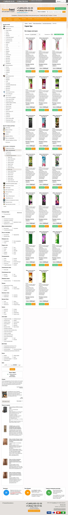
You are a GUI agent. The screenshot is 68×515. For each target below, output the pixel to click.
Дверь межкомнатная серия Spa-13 (43, 116)
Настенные (16, 263)
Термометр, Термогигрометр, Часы (10, 330)
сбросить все (19, 212)
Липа (5, 301)
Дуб (5, 312)
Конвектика (8, 54)
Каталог (10, 18)
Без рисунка (8, 153)
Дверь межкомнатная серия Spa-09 (57, 155)
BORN (5, 258)
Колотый (15, 358)
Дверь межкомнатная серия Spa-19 (43, 38)
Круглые (15, 311)
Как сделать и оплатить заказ (40, 18)
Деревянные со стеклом (8, 223)
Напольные (6, 263)
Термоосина (6, 304)
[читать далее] (4, 385)
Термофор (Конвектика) (11, 84)
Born (7, 74)
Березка (7, 51)
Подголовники (16, 322)
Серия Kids (10, 166)
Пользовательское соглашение (60, 508)
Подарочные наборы (10, 148)
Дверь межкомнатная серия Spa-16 (43, 77)
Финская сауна (6, 236)
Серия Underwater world (13, 181)
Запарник (6, 338)
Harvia (7, 47)
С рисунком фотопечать (11, 155)
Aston (7, 32)
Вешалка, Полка (7, 326)
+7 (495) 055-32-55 (8, 1)
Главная (4, 18)
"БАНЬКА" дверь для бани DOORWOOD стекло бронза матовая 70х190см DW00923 (15, 427)
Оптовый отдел (57, 18)
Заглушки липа (7, 320)
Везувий (7, 42)
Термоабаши (16, 303)
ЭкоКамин (15, 296)
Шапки (5, 325)
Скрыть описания (59, 34)
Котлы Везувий (9, 93)
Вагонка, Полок (9, 191)
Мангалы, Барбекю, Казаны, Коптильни (11, 141)
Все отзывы (19, 401)
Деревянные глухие (17, 222)
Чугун (5, 242)
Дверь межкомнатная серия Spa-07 (43, 193)
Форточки (15, 325)
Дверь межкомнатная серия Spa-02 (30, 271)
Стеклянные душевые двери (11, 183)
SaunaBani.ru (54, 502)
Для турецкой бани (10, 189)
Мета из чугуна (16, 288)
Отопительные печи (10, 76)
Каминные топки (9, 120)
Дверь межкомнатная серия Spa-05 (30, 232)
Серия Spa (10, 169)
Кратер (7, 33)
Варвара (8, 35)
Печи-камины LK (9, 111)
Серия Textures (11, 179)
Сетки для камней (10, 37)
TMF (7, 46)
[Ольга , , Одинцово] (4, 397)
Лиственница (16, 312)
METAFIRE (15, 295)
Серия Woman (11, 172)
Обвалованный (7, 360)
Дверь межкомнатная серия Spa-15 (57, 77)
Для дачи (8, 61)
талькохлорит (6, 357)
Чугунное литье (9, 202)
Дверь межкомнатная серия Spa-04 (43, 232)
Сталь (15, 242)
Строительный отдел (7, 20)
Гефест (7, 53)
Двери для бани (9, 129)
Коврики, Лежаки (7, 322)
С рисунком (8, 152)
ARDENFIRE (6, 296)
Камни (7, 193)
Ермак (7, 49)
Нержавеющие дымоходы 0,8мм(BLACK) (11, 350)
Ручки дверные (7, 323)
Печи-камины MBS (10, 118)
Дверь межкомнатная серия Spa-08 (30, 193)
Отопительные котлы (10, 92)
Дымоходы (8, 127)
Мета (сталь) (8, 106)
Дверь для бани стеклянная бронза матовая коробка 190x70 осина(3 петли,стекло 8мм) (15, 461)
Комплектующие (7, 349)
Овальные (6, 311)
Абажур (15, 320)
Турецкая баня (16, 234)
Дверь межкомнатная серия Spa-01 (43, 271)
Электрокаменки (9, 65)
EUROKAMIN (6, 295)
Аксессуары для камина (8, 334)
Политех (8, 68)
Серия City (10, 157)
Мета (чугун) (8, 108)
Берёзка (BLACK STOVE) (11, 102)
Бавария (8, 113)
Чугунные (8, 114)
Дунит (15, 357)
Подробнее (28, 71)
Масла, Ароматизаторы (8, 336)
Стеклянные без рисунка (8, 218)
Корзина (58, 1)
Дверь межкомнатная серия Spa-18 (57, 38)
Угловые (15, 309)
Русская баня (6, 234)
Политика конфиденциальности (60, 509)
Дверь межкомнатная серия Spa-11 (30, 155)
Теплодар (8, 56)
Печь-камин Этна (9, 101)
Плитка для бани (7, 214)
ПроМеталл (8, 63)
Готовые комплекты (10, 26)
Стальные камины (17, 280)
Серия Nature (10, 176)
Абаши (15, 301)
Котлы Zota (6, 269)
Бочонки (15, 339)
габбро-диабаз (16, 355)
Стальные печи (9, 39)
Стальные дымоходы (17, 349)
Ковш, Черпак (16, 326)
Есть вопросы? (60, 8)
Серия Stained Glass (12, 171)
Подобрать (12, 369)
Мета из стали (6, 288)
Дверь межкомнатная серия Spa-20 (30, 38)
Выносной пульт (7, 261)
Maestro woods (16, 314)
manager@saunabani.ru (22, 12)
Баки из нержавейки (10, 138)
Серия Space (10, 178)
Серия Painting (11, 167)
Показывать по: (47, 34)
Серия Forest (10, 174)
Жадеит (5, 355)
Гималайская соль (9, 198)
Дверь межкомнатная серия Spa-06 (57, 193)
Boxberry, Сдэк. (17, 20)
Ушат (14, 338)
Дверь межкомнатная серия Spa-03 (57, 232)
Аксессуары (8, 187)
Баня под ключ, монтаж (10, 204)
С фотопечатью (7, 222)
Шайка (5, 339)
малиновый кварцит (7, 358)
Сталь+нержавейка (17, 241)
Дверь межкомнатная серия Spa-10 (43, 155)
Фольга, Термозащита (10, 196)
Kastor (15, 252)
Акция (5, 206)
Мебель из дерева (7, 333)
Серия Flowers (11, 162)
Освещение (8, 131)
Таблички (15, 323)
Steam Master (9, 30)
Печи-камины (8, 95)
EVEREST (8, 70)
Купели (7, 134)
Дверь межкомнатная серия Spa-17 (30, 77)
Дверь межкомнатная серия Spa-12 (57, 116)
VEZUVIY (8, 72)
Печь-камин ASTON (10, 99)
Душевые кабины (9, 136)
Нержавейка (6, 241)
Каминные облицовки (10, 121)
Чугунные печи (9, 40)
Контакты (24, 18)
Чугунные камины (7, 280)
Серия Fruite (10, 164)
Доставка (30, 18)
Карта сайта (63, 504)
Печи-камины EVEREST (11, 97)
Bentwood (6, 309)
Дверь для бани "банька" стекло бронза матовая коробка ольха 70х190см (15, 440)
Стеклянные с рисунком (8, 220)
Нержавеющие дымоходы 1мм (10, 347)
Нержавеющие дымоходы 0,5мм (10, 346)
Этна (7, 44)
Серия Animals (11, 160)
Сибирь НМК (8, 104)
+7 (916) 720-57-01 (22, 1)
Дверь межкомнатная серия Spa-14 (30, 116)
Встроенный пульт (17, 261)
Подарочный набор (7, 318)
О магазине (16, 18)
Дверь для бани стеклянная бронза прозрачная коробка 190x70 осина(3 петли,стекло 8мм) (15, 474)
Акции (50, 18)
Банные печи (8, 28)
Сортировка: (27, 34)
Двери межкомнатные (10, 150)
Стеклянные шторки (10, 185)
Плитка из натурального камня (12, 200)
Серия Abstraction (11, 159)
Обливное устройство (8, 328)
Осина (5, 314)
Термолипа (6, 303)
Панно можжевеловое (8, 341)
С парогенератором (7, 265)
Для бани (8, 58)
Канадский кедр (17, 304)
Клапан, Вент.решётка (8, 331)
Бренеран (8, 86)
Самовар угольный (17, 318)
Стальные (8, 116)
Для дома (8, 60)
